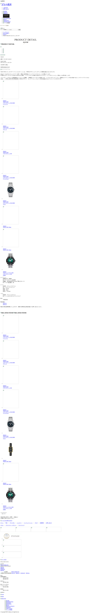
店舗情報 (42, 522)
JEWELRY (2, 569)
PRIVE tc (5, 303)
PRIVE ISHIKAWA (4, 565)
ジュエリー (19, 522)
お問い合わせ (6, 9)
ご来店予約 (5, 7)
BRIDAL (2, 568)
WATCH (2, 567)
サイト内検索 (3, 29)
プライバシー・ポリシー (11, 525)
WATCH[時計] (6, 33)
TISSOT (5, 34)
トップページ (6, 32)
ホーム (1, 522)
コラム (1, 525)
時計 (7, 522)
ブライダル (12, 522)
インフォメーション (28, 522)
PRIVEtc (2, 570)
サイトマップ (21, 525)
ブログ (36, 522)
